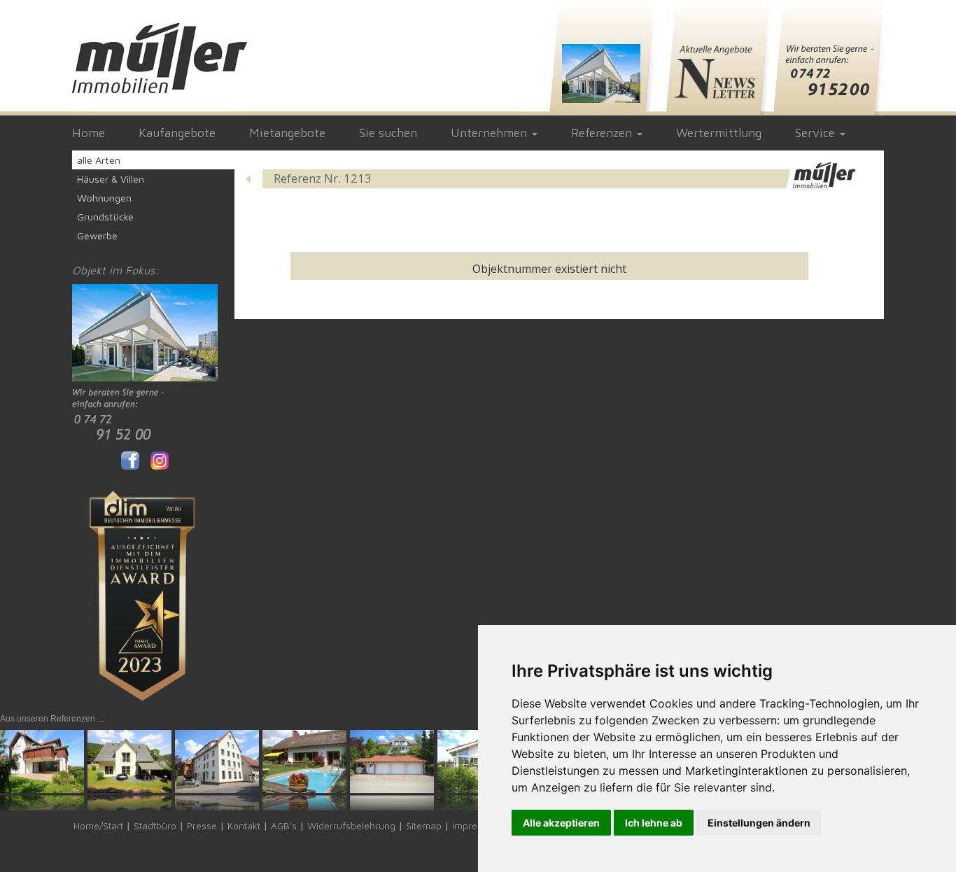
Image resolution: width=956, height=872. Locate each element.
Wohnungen (104, 198)
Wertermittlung (718, 132)
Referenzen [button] (603, 132)
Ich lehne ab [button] (653, 823)
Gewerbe (97, 235)
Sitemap (424, 825)
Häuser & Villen (110, 179)
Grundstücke (105, 217)
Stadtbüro (155, 825)
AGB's (284, 825)
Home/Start (98, 825)
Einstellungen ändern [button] (759, 823)
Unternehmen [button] (490, 132)
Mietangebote (287, 132)
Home (88, 132)
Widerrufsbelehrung (351, 825)
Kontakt (243, 825)
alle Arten (98, 160)
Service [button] (816, 132)
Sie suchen (388, 132)
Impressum (476, 825)
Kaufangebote (177, 132)
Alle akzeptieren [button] (561, 823)
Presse (202, 825)
